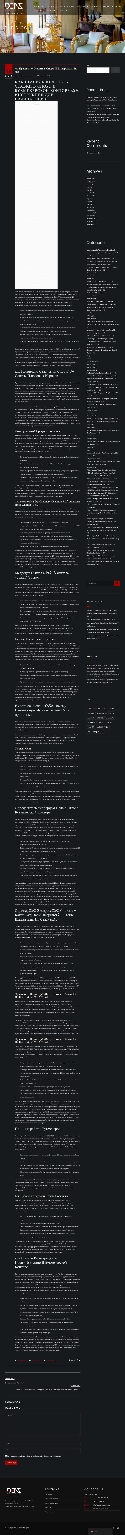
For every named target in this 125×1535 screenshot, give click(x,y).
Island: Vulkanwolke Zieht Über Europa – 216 (102, 376)
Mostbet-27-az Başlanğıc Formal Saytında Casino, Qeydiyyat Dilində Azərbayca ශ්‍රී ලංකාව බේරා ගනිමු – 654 (103, 421)
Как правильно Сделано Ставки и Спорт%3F (36, 274)
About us (51, 10)
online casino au (92, 427)
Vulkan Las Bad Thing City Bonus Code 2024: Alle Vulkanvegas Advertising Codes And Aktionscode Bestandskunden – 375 (102, 481)
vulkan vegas (103, 727)
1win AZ (97, 709)
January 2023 (91, 216)
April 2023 (90, 207)
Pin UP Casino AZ (92, 439)
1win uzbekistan (92, 299)
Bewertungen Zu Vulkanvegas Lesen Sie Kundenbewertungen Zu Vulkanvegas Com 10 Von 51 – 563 (102, 350)
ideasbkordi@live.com (100, 1509)
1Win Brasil (90, 276)
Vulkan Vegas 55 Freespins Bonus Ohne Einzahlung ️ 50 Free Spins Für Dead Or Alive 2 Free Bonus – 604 (102, 521)
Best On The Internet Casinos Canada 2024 (101, 106)
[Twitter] (79, 1360)
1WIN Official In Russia (94, 293)
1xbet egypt (90, 316)
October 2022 (91, 224)
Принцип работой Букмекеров (31, 178)
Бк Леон (24, 263)
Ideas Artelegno (24, 1528)
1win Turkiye (91, 296)
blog (88, 356)
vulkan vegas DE (95, 731)
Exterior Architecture (64, 6)
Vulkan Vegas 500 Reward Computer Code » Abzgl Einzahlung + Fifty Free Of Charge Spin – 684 (102, 513)
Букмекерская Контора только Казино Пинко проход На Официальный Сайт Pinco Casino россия (102, 100)
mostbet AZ (110, 718)
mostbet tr (90, 413)
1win (89, 709)
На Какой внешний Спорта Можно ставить (36, 212)
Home (36, 6)
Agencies (38, 10)
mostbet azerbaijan (93, 396)
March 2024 (91, 196)
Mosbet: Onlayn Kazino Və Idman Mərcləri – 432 (103, 384)
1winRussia (90, 313)
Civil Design (46, 6)
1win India (90, 279)
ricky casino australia (94, 459)
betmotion (91, 713)
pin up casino (91, 436)
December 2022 (92, 219)
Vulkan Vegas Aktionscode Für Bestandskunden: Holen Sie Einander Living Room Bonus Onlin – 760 (103, 530)
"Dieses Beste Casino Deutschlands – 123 (100, 258)
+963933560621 (103, 1498)
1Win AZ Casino (92, 273)
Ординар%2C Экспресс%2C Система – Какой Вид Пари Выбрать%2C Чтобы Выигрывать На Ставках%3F (37, 157)
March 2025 (91, 178)
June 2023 (90, 201)
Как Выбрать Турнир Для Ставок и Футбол (36, 260)
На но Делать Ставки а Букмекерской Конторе (37, 277)
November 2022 (92, 221)
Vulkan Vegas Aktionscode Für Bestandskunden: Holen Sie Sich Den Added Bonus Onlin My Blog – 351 (103, 539)
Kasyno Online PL (93, 381)
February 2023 (91, 213)
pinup (101, 722)
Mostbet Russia (92, 410)
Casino (89, 359)
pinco (88, 450)
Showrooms (116, 6)
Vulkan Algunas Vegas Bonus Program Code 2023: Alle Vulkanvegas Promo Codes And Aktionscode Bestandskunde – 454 (101, 473)
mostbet (100, 718)
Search (89, 65)
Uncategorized (56, 41)
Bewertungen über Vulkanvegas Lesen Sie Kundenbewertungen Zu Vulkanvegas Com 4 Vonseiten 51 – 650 (101, 341)
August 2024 (91, 181)
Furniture (104, 6)
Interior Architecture (88, 6)
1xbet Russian (91, 319)
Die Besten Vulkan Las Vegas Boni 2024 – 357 (102, 373)
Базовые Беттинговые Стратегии (32, 134)
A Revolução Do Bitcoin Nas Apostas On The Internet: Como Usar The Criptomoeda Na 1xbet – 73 (103, 324)
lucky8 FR (91, 718)
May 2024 (90, 190)
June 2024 (90, 187)
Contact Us (64, 10)
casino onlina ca (92, 364)
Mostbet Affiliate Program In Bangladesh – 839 (102, 393)
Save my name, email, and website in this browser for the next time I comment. (34, 1456)
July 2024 (90, 184)
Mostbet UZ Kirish (93, 416)
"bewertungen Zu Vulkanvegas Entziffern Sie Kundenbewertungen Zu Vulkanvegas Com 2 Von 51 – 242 (103, 253)
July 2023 (90, 199)
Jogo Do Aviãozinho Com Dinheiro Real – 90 (101, 379)
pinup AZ (109, 722)
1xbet (104, 708)
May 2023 (90, 204)
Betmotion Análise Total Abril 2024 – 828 (100, 336)
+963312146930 (98, 1501)
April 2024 (90, 193)
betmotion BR (102, 713)
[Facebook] (77, 1360)
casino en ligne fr (92, 361)
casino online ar (92, 367)
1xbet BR (111, 708)
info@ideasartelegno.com (101, 1505)
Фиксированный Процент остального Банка (36, 116)
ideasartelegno (22, 1360)
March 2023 (91, 210)
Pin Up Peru (90, 447)
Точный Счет (26, 144)
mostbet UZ (92, 722)
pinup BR (91, 727)
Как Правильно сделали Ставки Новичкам (35, 181)
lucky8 (111, 713)
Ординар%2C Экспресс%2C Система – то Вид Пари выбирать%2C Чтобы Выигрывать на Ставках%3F (37, 253)
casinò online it (92, 370)
